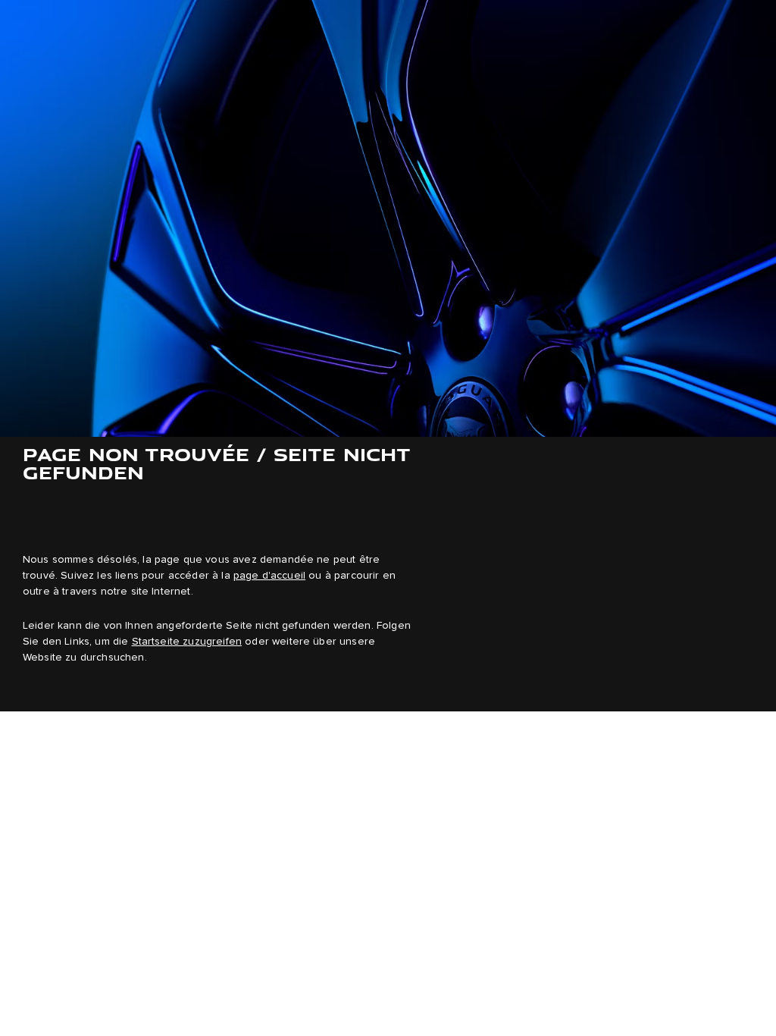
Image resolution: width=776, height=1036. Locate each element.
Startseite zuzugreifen (187, 641)
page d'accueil (269, 575)
